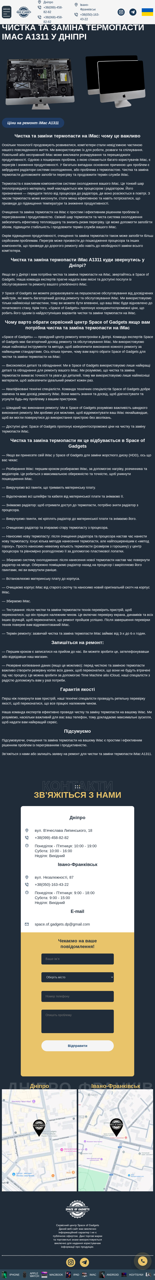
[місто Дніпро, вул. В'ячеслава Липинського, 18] (39, 1140)
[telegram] (133, 12)
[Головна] (23, 12)
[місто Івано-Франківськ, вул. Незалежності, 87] (115, 1140)
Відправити (77, 1046)
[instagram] (121, 12)
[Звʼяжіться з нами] (142, 1261)
